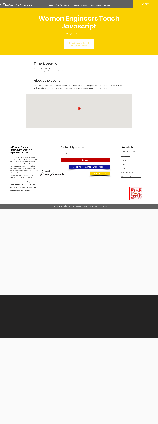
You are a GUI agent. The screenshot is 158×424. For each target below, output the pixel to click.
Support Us (125, 156)
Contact (124, 168)
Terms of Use (94, 206)
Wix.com (85, 206)
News (123, 160)
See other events (79, 45)
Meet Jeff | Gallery (128, 152)
